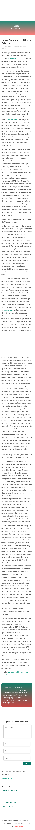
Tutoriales (4, 48)
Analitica (18, 29)
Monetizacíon (23, 46)
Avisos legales (19, 826)
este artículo (8, 310)
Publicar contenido (8, 806)
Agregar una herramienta (10, 790)
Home (13, 29)
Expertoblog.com (14, 58)
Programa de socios (8, 802)
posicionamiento (12, 120)
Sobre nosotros (7, 778)
